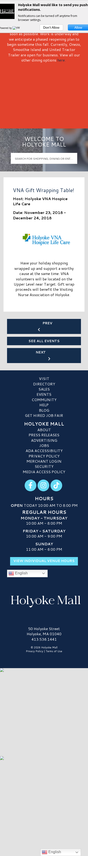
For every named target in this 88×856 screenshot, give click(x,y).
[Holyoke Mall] (44, 600)
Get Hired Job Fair (44, 415)
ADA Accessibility (44, 450)
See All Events (44, 341)
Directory (44, 384)
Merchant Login (44, 461)
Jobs (44, 445)
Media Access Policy (44, 471)
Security (44, 466)
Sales (44, 389)
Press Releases (44, 435)
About (44, 429)
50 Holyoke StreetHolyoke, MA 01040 (44, 631)
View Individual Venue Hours (44, 560)
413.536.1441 (44, 639)
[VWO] (17, 28)
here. (61, 60)
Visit (44, 378)
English (21, 573)
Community (44, 399)
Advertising (44, 440)
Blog (44, 410)
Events (44, 394)
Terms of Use (54, 651)
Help (44, 404)
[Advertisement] (44, 93)
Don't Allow (51, 27)
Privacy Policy (44, 456)
